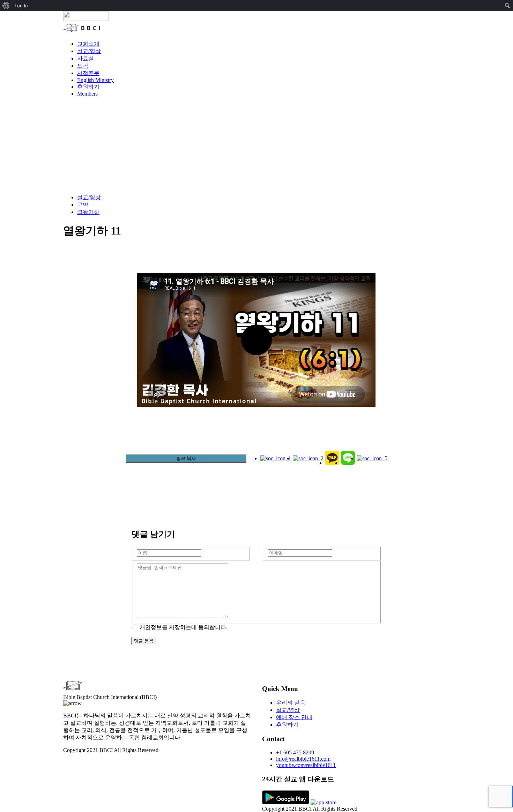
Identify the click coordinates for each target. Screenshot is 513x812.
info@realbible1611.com (303, 759)
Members (87, 94)
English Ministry (95, 80)
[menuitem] (6, 5)
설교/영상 (89, 51)
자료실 (85, 58)
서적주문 (88, 73)
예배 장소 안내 (294, 717)
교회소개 (88, 44)
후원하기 (88, 87)
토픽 (82, 66)
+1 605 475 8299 (295, 752)
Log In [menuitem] (21, 5)
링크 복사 (186, 458)
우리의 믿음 (290, 703)
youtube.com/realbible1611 (306, 765)
